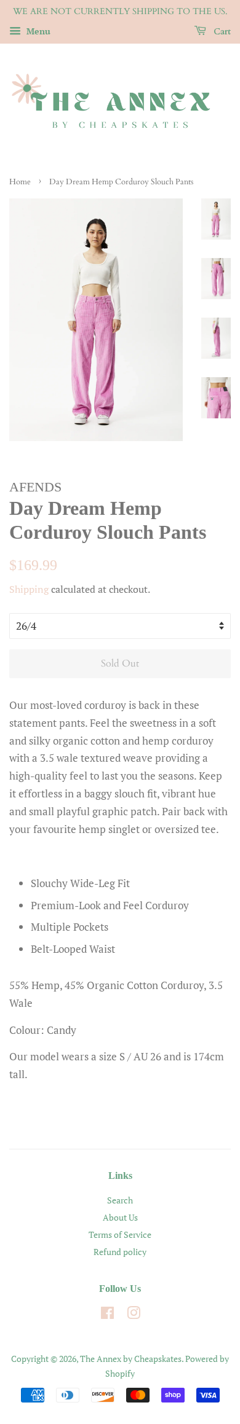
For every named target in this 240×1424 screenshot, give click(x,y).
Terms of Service (120, 1234)
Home (20, 181)
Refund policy (120, 1252)
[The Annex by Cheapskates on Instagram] (133, 1315)
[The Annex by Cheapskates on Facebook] (107, 1315)
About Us (120, 1217)
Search (120, 1200)
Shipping (29, 589)
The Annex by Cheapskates (131, 1358)
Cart (221, 31)
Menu (37, 31)
